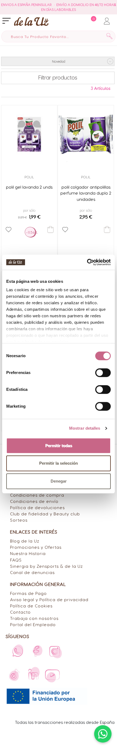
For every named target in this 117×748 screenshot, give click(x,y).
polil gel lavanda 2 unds (29, 187)
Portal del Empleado (33, 624)
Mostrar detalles (84, 428)
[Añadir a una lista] (8, 229)
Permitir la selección (58, 463)
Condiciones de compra (37, 494)
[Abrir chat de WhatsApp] (103, 734)
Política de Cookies (31, 605)
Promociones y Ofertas (35, 547)
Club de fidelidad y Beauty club (45, 513)
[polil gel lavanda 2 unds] (29, 134)
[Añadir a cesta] (50, 229)
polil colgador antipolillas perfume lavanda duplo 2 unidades (85, 193)
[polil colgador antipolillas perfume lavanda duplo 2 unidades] (86, 134)
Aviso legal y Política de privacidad (49, 599)
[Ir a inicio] (31, 21)
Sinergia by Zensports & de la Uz (46, 566)
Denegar (59, 481)
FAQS (16, 559)
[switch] (103, 372)
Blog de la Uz (24, 540)
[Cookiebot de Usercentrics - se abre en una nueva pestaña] (87, 262)
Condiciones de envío (34, 501)
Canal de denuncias (32, 572)
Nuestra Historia (28, 553)
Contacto (20, 611)
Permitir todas (58, 445)
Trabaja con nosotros (34, 618)
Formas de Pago (28, 593)
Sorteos (18, 519)
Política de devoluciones (37, 507)
